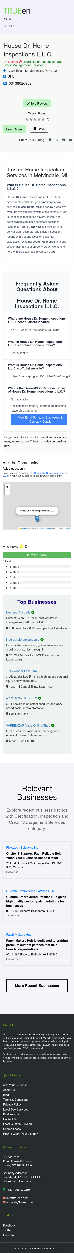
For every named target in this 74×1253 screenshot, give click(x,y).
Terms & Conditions (15, 1099)
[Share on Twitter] (56, 140)
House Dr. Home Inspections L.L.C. (35, 474)
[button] (37, 519)
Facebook (9, 1225)
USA (11, 76)
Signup (8, 26)
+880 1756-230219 (17, 1189)
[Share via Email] (70, 140)
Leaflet (24, 528)
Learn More (14, 129)
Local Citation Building (17, 1124)
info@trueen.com (17, 1198)
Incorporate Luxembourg (23, 639)
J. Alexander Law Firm (21, 671)
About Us (9, 1089)
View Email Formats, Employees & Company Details (38, 419)
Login (7, 19)
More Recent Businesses (37, 985)
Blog (6, 1094)
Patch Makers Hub (18, 934)
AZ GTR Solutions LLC (22, 698)
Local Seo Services (15, 1109)
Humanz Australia (18, 612)
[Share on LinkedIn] (63, 140)
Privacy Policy (12, 1104)
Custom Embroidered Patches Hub (30, 891)
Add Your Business (15, 1085)
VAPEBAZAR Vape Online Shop (28, 725)
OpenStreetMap (45, 528)
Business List (11, 1114)
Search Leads (12, 1129)
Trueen (68, 528)
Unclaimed (12, 61)
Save (40, 128)
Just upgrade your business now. (36, 443)
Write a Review (37, 103)
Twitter (7, 1230)
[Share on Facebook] (50, 140)
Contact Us (10, 1119)
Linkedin (8, 1235)
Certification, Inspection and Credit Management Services (32, 63)
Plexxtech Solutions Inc (22, 847)
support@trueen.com (20, 1202)
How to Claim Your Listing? (20, 1133)
